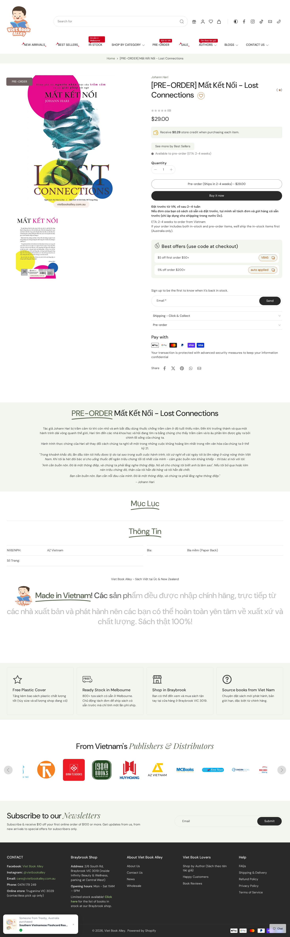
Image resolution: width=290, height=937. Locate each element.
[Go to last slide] (8, 770)
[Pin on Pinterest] (182, 368)
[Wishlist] (211, 21)
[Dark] (233, 21)
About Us (133, 866)
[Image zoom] (71, 142)
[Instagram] (252, 21)
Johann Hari (159, 77)
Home (111, 58)
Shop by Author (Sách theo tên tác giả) (205, 868)
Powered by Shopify (141, 930)
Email (161, 301)
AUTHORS (206, 45)
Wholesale (134, 886)
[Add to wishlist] (201, 95)
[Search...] (181, 21)
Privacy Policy (249, 886)
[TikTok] (261, 21)
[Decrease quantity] (155, 170)
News (131, 879)
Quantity (159, 163)
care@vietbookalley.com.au (36, 879)
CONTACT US (255, 45)
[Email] (270, 21)
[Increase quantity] (171, 170)
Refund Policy (248, 879)
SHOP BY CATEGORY (126, 45)
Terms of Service (251, 892)
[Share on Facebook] (164, 368)
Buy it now (216, 196)
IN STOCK (95, 45)
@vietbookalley (34, 872)
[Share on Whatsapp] (190, 368)
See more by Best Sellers (172, 146)
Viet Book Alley (32, 866)
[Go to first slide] (281, 770)
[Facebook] (244, 21)
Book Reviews (192, 883)
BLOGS (229, 45)
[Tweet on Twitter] (173, 368)
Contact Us (135, 873)
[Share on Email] (199, 368)
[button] (194, 21)
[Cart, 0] (219, 21)
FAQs (242, 866)
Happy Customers (196, 877)
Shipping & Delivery (253, 873)
